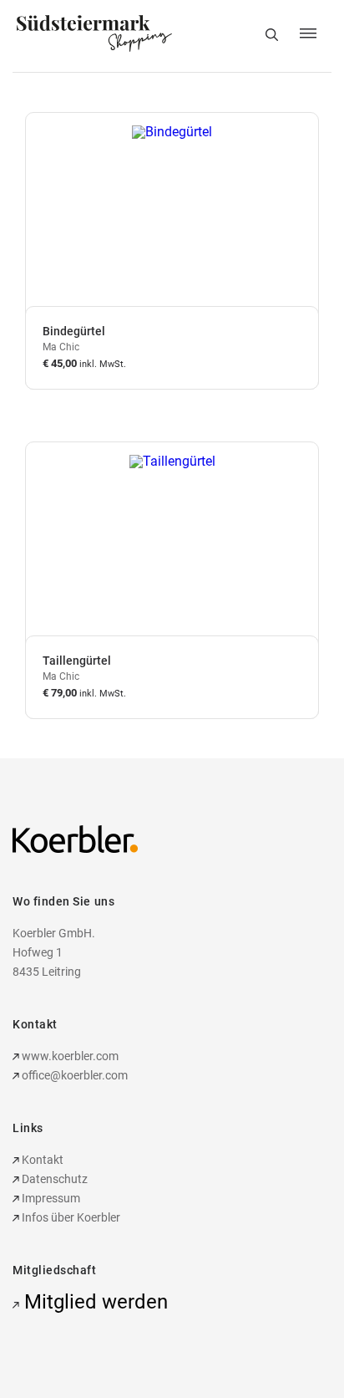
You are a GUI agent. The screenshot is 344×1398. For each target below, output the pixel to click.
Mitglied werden (93, 1302)
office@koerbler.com (75, 1075)
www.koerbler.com (69, 1056)
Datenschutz (53, 1179)
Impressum (49, 1198)
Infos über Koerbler (69, 1217)
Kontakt (41, 1159)
